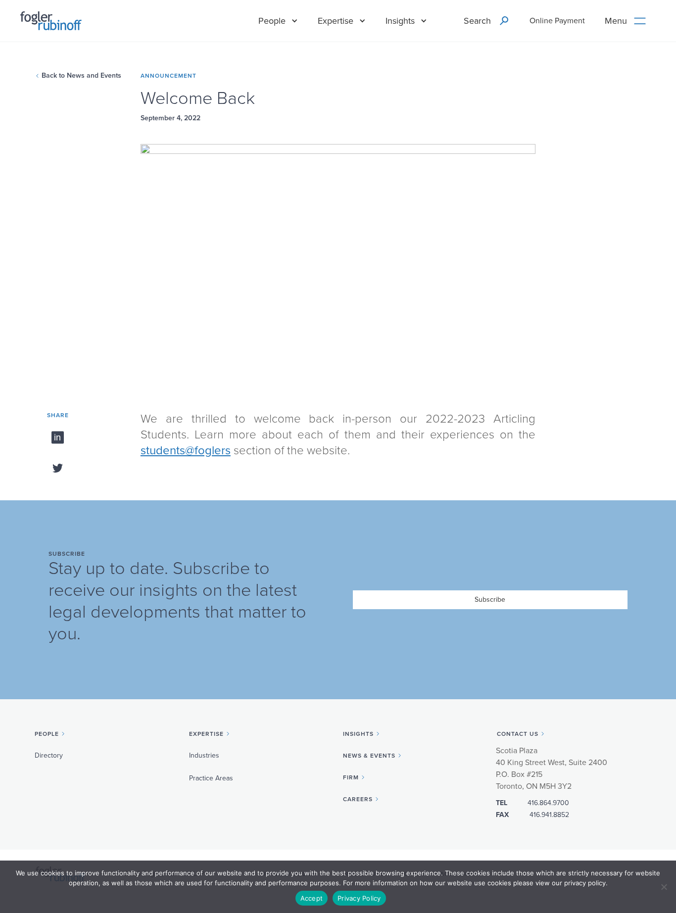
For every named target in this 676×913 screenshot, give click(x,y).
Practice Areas (211, 778)
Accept (311, 898)
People (272, 20)
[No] (664, 887)
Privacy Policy (359, 898)
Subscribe (490, 599)
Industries (204, 755)
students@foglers (186, 450)
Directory (49, 755)
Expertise (335, 20)
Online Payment (557, 21)
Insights (400, 20)
